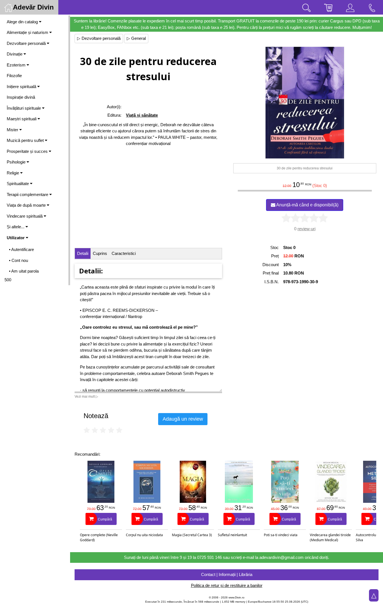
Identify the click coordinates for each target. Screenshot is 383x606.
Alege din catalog (23, 21)
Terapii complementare (28, 194)
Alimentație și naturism (28, 32)
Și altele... (16, 226)
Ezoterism (17, 65)
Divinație (15, 54)
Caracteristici (124, 253)
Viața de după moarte (27, 205)
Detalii (82, 253)
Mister (13, 129)
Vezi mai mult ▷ (86, 396)
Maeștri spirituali (22, 118)
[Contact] (372, 7)
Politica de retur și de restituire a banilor (226, 585)
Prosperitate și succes (28, 151)
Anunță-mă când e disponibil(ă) (306, 204)
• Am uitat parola (24, 271)
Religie (13, 172)
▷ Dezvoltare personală (99, 38)
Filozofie (14, 75)
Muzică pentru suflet (26, 140)
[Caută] (306, 7)
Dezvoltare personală (27, 43)
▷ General (136, 38)
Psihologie (17, 162)
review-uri (306, 228)
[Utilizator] (350, 7)
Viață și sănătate (142, 115)
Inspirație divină (21, 97)
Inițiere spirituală (22, 86)
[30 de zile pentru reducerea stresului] (304, 103)
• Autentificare (21, 249)
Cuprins (100, 253)
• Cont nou (18, 260)
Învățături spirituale (24, 108)
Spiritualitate (18, 183)
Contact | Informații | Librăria (226, 574)
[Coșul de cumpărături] (328, 7)
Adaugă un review (183, 419)
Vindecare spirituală (25, 216)
